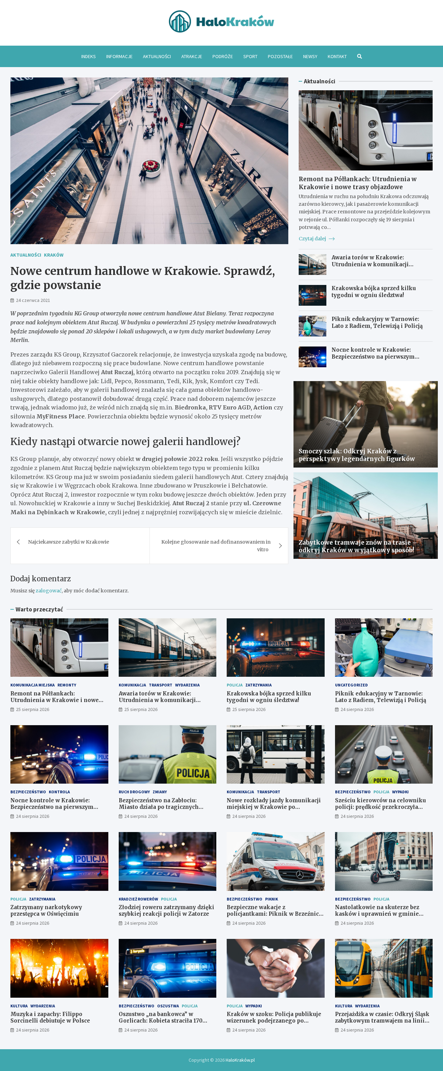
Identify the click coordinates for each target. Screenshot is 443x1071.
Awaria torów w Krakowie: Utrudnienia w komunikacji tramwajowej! (370, 264)
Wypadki (400, 791)
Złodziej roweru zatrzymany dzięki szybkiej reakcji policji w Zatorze (166, 910)
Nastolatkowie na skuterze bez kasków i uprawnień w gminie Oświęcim (377, 914)
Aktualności (157, 56)
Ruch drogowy (134, 791)
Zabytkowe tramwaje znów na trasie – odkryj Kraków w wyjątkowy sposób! (358, 546)
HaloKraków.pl (240, 1060)
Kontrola (59, 791)
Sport (250, 56)
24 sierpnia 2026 (357, 709)
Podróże (223, 56)
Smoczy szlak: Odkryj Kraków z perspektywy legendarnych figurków (357, 455)
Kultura (19, 1005)
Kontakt (337, 56)
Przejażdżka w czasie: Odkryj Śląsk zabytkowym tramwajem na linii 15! (382, 1021)
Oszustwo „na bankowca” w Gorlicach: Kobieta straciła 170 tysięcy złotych (160, 1021)
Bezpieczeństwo (28, 791)
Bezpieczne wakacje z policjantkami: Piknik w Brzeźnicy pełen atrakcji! (274, 914)
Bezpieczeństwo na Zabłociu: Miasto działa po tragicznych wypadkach (159, 807)
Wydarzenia (187, 684)
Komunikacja (132, 684)
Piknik (271, 899)
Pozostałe (280, 56)
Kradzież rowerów (138, 899)
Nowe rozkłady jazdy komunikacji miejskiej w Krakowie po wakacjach (274, 807)
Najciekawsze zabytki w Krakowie (68, 542)
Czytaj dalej (313, 239)
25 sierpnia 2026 (32, 709)
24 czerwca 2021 (33, 300)
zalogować (49, 591)
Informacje (119, 56)
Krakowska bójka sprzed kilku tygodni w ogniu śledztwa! (374, 291)
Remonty (66, 684)
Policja (235, 684)
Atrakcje (191, 56)
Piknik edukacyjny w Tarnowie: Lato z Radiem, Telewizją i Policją (377, 322)
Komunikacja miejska (32, 684)
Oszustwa (168, 1005)
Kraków (53, 255)
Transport (160, 684)
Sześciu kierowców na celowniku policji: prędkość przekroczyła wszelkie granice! (380, 807)
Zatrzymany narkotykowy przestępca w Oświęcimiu (46, 910)
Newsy (310, 56)
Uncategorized (351, 684)
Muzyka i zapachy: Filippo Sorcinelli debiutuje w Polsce (50, 1017)
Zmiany (160, 791)
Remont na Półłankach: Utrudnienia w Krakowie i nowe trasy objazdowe (358, 183)
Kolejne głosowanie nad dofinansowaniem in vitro (216, 546)
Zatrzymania (258, 684)
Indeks (88, 56)
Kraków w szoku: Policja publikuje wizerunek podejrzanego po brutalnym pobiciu (274, 1021)
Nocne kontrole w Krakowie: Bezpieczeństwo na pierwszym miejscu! (373, 357)
